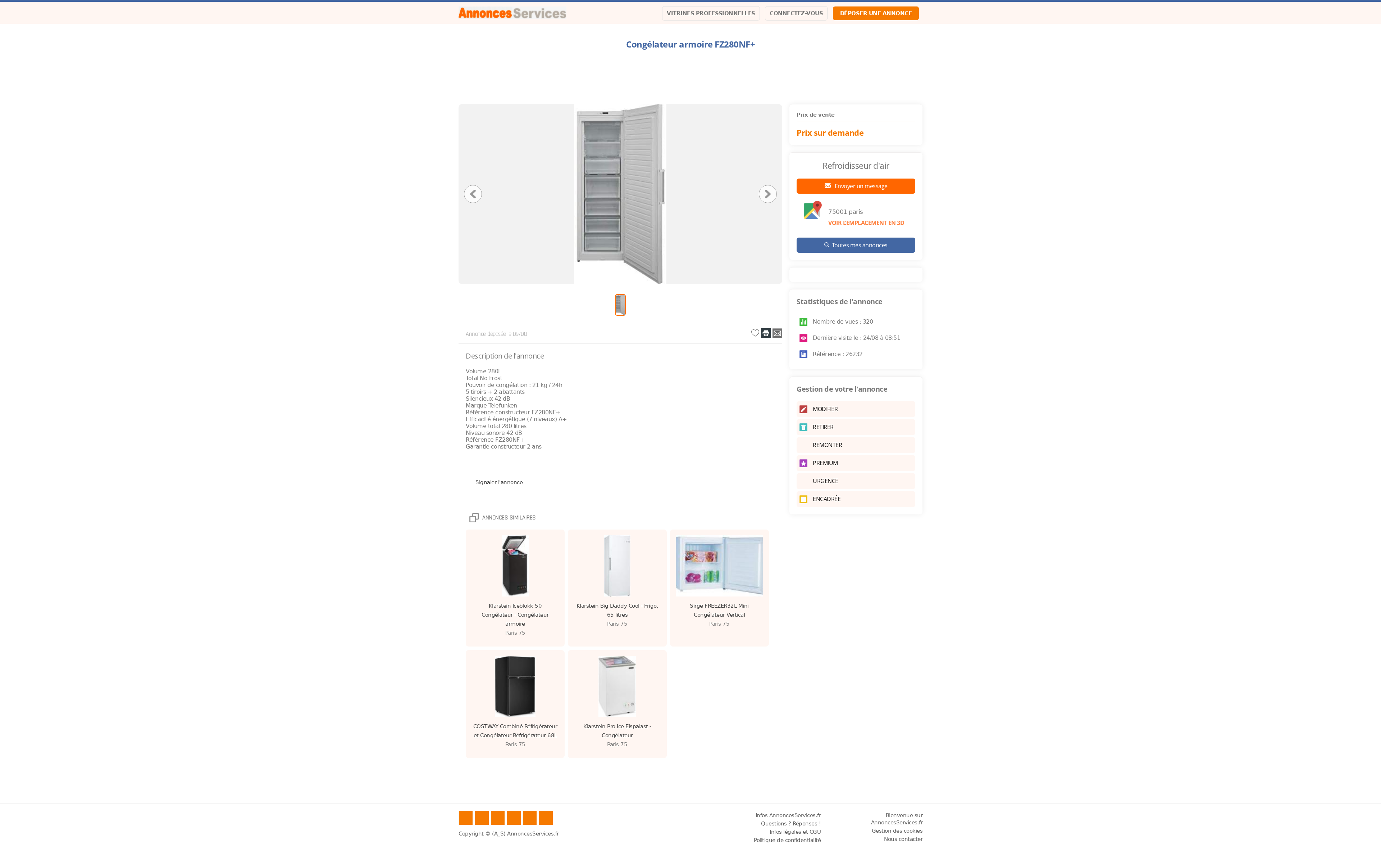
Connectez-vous (796, 13)
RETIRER (823, 427)
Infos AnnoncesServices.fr (788, 815)
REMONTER (827, 445)
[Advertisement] (690, 77)
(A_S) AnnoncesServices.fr (525, 833)
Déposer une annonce (876, 13)
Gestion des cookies (897, 831)
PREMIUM (825, 463)
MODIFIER (825, 409)
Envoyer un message (860, 186)
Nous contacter (903, 839)
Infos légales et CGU (795, 832)
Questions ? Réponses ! (791, 823)
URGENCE (825, 481)
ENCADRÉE (826, 499)
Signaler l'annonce (499, 482)
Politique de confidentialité (787, 840)
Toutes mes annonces (860, 245)
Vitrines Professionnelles (711, 13)
